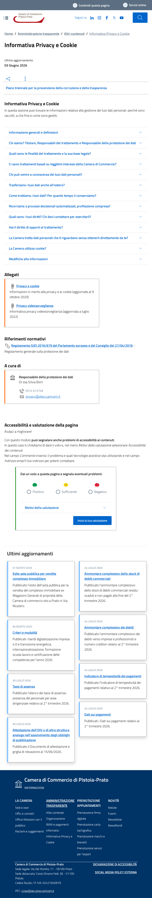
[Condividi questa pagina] (8, 79)
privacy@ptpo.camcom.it (43, 396)
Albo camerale (55, 812)
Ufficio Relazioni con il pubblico (28, 822)
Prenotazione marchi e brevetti (91, 839)
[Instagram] (98, 17)
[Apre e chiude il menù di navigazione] (6, 18)
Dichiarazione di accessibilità (115, 864)
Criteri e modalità (25, 632)
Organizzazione (55, 818)
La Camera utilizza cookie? (27, 248)
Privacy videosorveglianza (34, 305)
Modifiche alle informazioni (28, 258)
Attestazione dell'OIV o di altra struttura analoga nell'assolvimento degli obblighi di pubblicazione (41, 735)
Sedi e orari (22, 807)
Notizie (112, 807)
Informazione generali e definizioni (33, 132)
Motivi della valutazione (42, 507)
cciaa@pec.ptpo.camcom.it (38, 891)
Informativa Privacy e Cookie (59, 839)
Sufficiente (69, 491)
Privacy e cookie (27, 286)
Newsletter (115, 819)
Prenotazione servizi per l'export (89, 851)
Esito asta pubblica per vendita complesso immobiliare (34, 576)
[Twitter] (112, 17)
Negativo (100, 491)
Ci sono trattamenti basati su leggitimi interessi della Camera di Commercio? (62, 164)
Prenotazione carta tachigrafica (88, 827)
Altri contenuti (74, 33)
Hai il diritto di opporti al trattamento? (36, 227)
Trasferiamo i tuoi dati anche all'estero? (37, 185)
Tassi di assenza (24, 686)
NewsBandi (115, 825)
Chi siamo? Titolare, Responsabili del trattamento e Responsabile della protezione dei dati (72, 142)
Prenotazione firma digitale (88, 815)
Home (8, 33)
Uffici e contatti (24, 813)
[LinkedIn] (90, 17)
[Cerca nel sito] (140, 17)
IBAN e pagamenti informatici (57, 827)
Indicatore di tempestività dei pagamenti (112, 676)
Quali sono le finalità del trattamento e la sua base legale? (50, 153)
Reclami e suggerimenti (29, 831)
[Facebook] (105, 17)
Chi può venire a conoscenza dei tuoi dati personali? (45, 174)
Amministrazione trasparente (38, 33)
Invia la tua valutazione (92, 520)
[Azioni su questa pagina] (25, 79)
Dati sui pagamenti (97, 714)
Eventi (112, 813)
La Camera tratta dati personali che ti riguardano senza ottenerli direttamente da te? (68, 237)
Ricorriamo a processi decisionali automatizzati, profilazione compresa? (59, 206)
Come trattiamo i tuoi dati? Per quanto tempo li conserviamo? (52, 195)
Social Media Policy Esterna (116, 872)
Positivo (38, 491)
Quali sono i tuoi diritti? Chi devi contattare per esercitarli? (50, 216)
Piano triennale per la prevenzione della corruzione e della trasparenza (56, 87)
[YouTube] (120, 17)
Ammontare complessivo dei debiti (109, 627)
